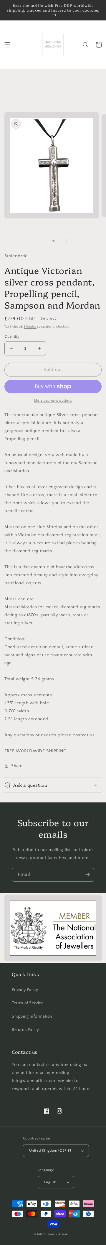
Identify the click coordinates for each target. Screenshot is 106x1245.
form (34, 1072)
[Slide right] (65, 241)
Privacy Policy (25, 989)
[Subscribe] (87, 875)
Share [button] (16, 766)
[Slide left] (40, 241)
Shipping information (32, 1016)
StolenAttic (51, 1234)
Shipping (30, 326)
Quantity (11, 336)
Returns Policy (25, 1029)
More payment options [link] (53, 401)
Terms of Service (28, 1003)
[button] (7, 44)
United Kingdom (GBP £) (50, 1150)
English (50, 1182)
